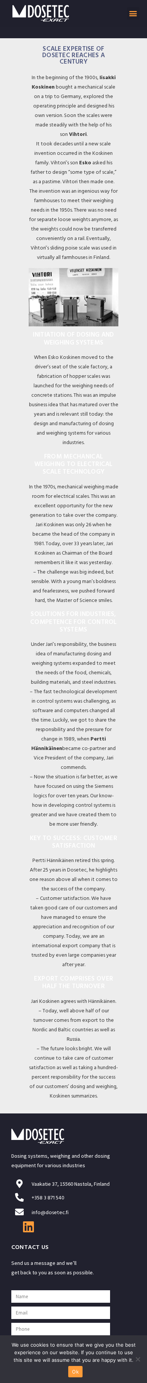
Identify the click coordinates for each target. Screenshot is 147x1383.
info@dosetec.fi (50, 1213)
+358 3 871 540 (48, 1198)
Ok (75, 1372)
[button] (133, 13)
